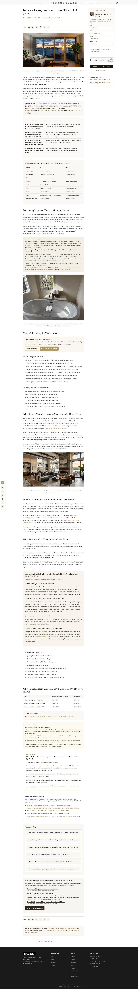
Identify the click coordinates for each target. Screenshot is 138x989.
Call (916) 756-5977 (32, 348)
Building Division (42, 636)
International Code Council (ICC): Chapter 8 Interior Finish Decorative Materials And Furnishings (53, 808)
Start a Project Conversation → (34, 908)
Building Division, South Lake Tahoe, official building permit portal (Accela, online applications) (50, 716)
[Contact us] (2, 482)
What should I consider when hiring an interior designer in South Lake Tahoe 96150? (53, 832)
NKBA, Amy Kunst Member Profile (36, 813)
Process (83, 3)
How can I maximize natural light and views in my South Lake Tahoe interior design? (53, 869)
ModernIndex (72, 984)
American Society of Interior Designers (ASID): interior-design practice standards (48, 805)
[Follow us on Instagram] (91, 967)
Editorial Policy (74, 971)
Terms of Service (75, 973)
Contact (99, 3)
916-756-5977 (109, 3)
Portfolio (38, 3)
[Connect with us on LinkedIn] (97, 967)
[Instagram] (117, 3)
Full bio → (35, 113)
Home (52, 956)
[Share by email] (44, 27)
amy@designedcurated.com (97, 961)
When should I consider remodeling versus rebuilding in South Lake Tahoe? (50, 862)
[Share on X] (36, 27)
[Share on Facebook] (32, 27)
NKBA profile (28, 113)
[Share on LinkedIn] (40, 27)
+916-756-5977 (94, 959)
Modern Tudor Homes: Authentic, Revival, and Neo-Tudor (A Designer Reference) (53, 897)
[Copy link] (48, 27)
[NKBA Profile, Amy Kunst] (35, 953)
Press (72, 965)
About (22, 3)
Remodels (73, 962)
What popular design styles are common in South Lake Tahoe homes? (49, 854)
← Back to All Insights (45, 941)
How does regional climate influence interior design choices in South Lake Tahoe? (52, 840)
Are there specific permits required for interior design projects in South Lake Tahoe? (53, 847)
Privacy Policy (74, 976)
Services (30, 3)
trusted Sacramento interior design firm (62, 928)
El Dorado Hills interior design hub (55, 428)
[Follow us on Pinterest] (94, 967)
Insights (91, 3)
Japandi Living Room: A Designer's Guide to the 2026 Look (46, 902)
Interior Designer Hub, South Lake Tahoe (40, 893)
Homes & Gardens (35, 110)
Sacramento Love (65, 110)
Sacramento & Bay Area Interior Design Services (42, 889)
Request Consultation (101, 66)
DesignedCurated (65, 3)
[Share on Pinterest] (29, 27)
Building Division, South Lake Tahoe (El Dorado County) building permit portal (48, 810)
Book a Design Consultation (49, 348)
